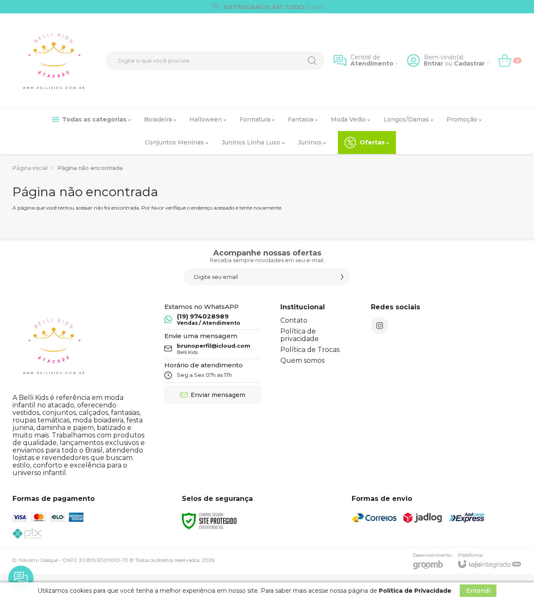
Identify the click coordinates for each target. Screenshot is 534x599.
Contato (293, 320)
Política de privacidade (299, 335)
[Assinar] (342, 276)
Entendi (478, 590)
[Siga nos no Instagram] (379, 325)
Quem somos (302, 360)
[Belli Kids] (54, 60)
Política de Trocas (310, 350)
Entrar (433, 64)
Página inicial (30, 167)
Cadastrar (469, 64)
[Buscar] (312, 60)
